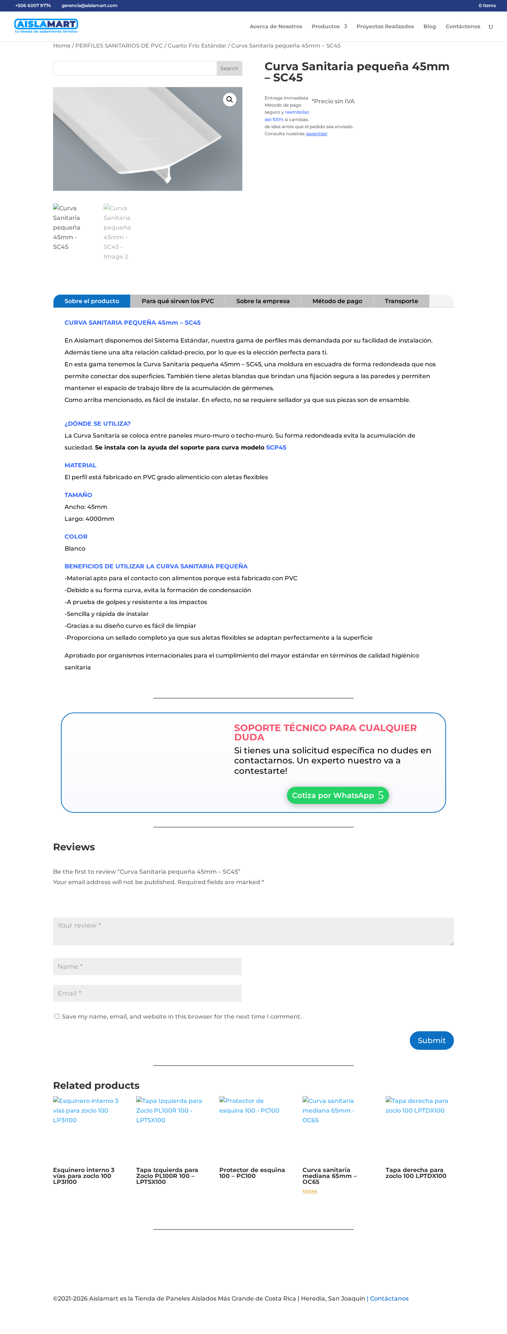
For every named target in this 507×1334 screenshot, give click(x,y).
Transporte (401, 301)
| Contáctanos (388, 1298)
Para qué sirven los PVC (178, 301)
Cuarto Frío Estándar (197, 45)
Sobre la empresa (263, 301)
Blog (429, 27)
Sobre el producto (92, 301)
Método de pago (337, 301)
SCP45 (275, 447)
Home (62, 45)
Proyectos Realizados (385, 27)
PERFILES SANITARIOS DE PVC (119, 45)
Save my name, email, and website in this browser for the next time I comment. (182, 1016)
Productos (326, 27)
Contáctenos (463, 27)
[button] (229, 99)
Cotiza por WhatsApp (333, 795)
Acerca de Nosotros (276, 27)
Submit (432, 1040)
